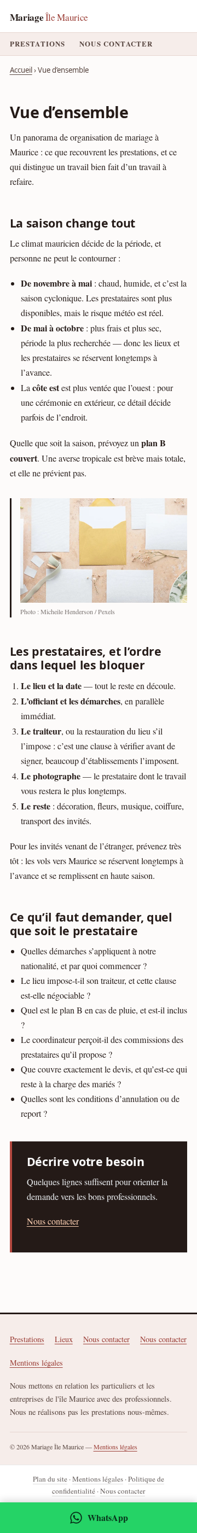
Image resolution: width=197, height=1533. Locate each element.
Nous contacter (116, 44)
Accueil (21, 70)
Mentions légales (36, 1362)
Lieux (64, 1339)
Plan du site (50, 1479)
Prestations (38, 44)
